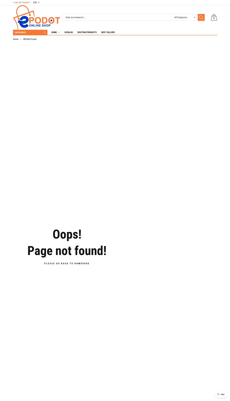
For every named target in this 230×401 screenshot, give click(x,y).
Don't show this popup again (117, 231)
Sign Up (145, 223)
